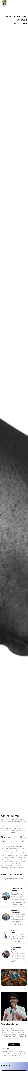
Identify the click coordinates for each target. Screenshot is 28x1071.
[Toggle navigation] (25, 3)
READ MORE (14, 1045)
